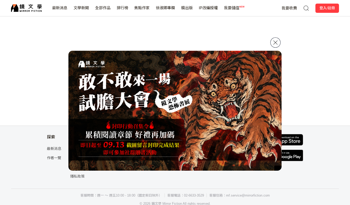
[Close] (275, 42)
